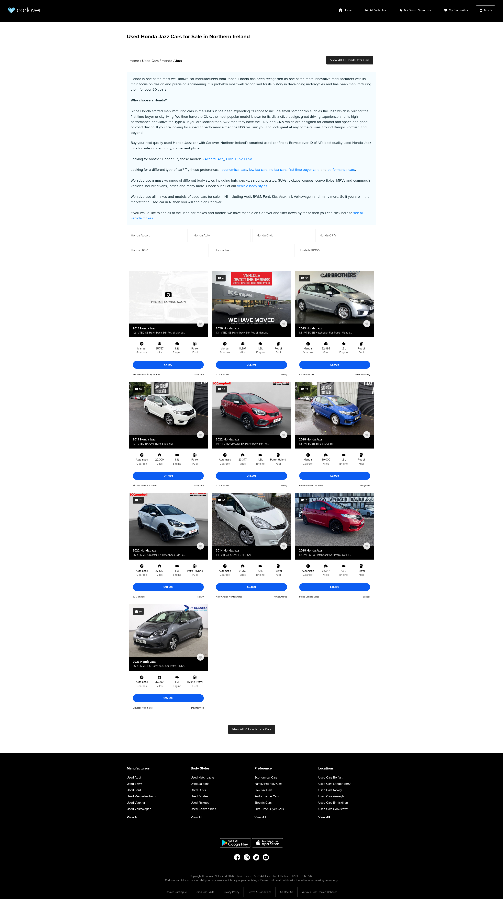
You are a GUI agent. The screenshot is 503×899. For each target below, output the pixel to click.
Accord (210, 159)
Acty (221, 159)
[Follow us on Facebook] (237, 858)
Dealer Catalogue (176, 892)
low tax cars (258, 169)
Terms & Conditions (259, 892)
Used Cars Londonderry (334, 784)
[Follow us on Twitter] (256, 858)
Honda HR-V (139, 250)
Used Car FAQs (205, 892)
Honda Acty (202, 235)
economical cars (234, 169)
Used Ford (134, 790)
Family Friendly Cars (268, 784)
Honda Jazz (223, 250)
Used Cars (150, 61)
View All (132, 817)
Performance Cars (266, 796)
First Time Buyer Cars (269, 809)
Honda (167, 61)
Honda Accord (141, 235)
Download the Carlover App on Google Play (235, 843)
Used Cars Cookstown (333, 809)
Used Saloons (200, 784)
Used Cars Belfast (330, 778)
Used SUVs (198, 790)
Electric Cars (263, 803)
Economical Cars (265, 778)
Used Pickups (200, 803)
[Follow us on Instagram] (246, 858)
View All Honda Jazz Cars (349, 60)
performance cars (341, 169)
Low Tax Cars (263, 790)
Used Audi (134, 778)
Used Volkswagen (139, 809)
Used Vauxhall (136, 803)
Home (134, 61)
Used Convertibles (203, 809)
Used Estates (199, 796)
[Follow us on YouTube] (266, 858)
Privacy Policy (231, 892)
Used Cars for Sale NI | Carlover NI (24, 10)
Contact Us (286, 892)
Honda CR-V (327, 235)
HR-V (248, 159)
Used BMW (134, 784)
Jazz (179, 61)
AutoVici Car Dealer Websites (319, 892)
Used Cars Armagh (331, 796)
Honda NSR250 (309, 250)
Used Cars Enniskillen (333, 803)
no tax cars (278, 169)
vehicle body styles (252, 186)
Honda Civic (265, 235)
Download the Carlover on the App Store (267, 843)
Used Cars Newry (330, 790)
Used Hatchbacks (202, 778)
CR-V (238, 159)
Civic (229, 159)
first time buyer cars (303, 169)
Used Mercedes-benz (141, 796)
